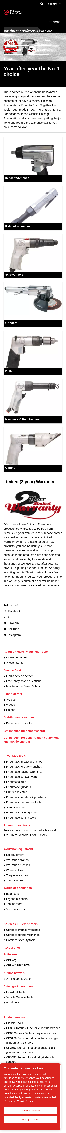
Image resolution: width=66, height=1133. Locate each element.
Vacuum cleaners (17, 909)
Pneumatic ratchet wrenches (24, 771)
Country (52, 3)
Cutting (10, 467)
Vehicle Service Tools (19, 997)
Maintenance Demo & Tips (23, 686)
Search (42, 4)
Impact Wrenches (17, 178)
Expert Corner (13, 49)
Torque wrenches (17, 875)
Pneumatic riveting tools (21, 812)
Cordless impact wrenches (23, 929)
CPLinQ (11, 960)
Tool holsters (14, 904)
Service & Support (16, 40)
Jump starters (15, 880)
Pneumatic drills (16, 782)
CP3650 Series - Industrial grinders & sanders (30, 1059)
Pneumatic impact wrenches (24, 761)
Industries (10, 31)
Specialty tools (15, 807)
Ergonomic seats (17, 899)
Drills (8, 371)
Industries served (17, 657)
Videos (10, 704)
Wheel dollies (14, 870)
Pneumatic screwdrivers (21, 776)
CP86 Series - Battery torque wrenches (31, 1033)
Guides (10, 709)
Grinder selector (16, 792)
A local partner (15, 662)
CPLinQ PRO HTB (18, 965)
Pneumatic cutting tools (21, 817)
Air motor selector (17, 834)
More (56, 21)
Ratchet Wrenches (17, 226)
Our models (39, 834)
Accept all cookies (30, 1110)
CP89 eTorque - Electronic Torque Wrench (33, 1028)
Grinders (11, 323)
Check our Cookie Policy (19, 1101)
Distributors (42, 40)
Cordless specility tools (20, 940)
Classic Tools (14, 1023)
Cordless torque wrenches (23, 934)
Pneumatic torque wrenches (24, 766)
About (8, 59)
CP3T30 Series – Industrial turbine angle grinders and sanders (32, 1040)
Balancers (12, 893)
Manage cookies (30, 1119)
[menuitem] (13, 31)
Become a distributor (19, 723)
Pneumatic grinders (18, 787)
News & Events (39, 49)
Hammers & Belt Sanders (22, 419)
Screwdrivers (14, 274)
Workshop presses (18, 865)
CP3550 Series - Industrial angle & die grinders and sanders (30, 1050)
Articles (11, 699)
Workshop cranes (17, 860)
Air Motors (12, 1002)
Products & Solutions (37, 31)
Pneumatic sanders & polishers (26, 797)
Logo (17, 13)
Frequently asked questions (23, 681)
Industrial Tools (15, 992)
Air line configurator (18, 978)
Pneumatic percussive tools (23, 802)
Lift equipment (15, 854)
